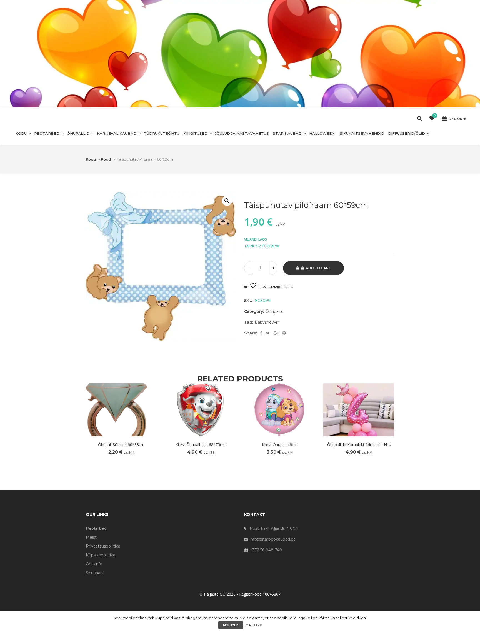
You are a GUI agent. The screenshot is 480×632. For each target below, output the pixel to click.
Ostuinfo (94, 563)
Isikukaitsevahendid (361, 133)
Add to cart (318, 268)
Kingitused (195, 133)
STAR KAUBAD (287, 133)
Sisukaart (94, 572)
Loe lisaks (253, 625)
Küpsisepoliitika (100, 555)
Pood (106, 159)
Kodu (21, 133)
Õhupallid (78, 133)
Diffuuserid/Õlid (406, 133)
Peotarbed (46, 133)
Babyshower (267, 322)
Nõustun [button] (231, 625)
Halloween (322, 133)
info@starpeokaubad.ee (273, 539)
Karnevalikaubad (116, 133)
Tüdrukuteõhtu (161, 133)
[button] (227, 201)
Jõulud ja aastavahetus (242, 133)
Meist (91, 537)
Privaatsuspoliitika (103, 546)
